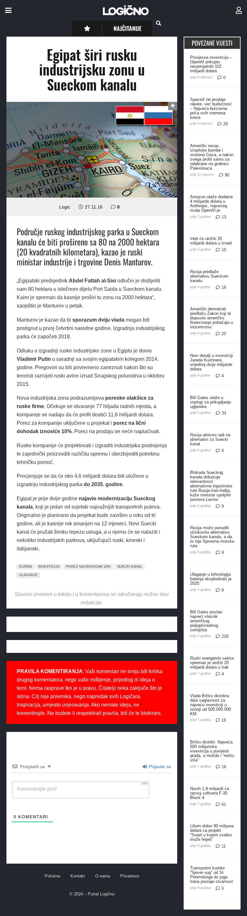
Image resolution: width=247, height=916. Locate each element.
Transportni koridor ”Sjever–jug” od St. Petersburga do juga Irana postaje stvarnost (211, 875)
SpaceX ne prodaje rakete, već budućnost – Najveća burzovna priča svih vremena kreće (211, 108)
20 (224, 333)
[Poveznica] (239, 10)
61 (224, 804)
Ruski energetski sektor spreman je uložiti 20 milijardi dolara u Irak (212, 663)
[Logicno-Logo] (125, 10)
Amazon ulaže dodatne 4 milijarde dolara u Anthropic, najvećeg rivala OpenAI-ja (211, 203)
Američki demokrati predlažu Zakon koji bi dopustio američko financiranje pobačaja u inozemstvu (211, 318)
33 (224, 413)
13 (224, 217)
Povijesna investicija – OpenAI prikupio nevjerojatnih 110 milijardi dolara (211, 64)
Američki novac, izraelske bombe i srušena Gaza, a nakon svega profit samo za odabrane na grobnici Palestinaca (211, 157)
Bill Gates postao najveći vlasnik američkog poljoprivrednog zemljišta (206, 620)
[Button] (87, 28)
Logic (64, 206)
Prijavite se (159, 766)
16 (224, 720)
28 (225, 123)
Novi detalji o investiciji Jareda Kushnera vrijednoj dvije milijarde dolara (211, 362)
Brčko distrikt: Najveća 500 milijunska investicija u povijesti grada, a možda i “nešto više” (212, 751)
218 (225, 636)
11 (224, 846)
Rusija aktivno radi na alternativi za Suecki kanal (210, 439)
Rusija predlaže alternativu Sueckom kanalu (209, 276)
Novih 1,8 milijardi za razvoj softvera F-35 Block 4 (209, 793)
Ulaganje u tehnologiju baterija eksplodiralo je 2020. (211, 579)
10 (224, 249)
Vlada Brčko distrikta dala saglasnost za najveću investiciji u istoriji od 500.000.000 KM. (210, 704)
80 (227, 175)
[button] (8, 10)
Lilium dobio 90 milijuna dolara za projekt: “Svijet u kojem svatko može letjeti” (211, 832)
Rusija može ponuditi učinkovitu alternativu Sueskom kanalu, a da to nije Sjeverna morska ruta (212, 536)
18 (224, 287)
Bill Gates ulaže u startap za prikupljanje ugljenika (210, 402)
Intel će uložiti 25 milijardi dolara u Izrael (211, 240)
